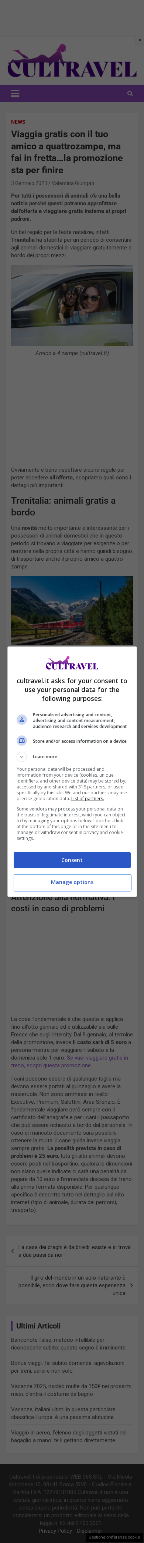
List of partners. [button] (87, 798)
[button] (72, 757)
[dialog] (72, 771)
